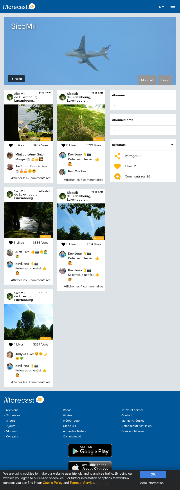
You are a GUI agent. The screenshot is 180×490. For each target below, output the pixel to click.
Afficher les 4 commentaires (83, 286)
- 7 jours (9, 426)
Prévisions (11, 410)
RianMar (74, 171)
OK (153, 474)
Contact (126, 415)
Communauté (72, 436)
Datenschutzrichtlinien (136, 426)
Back (18, 78)
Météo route (71, 420)
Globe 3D (69, 426)
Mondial (147, 80)
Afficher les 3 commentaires (30, 382)
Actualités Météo (74, 431)
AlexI (19, 252)
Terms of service (132, 410)
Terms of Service (82, 482)
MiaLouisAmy (25, 154)
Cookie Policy (53, 482)
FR (159, 7)
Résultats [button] (119, 144)
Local (165, 80)
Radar (67, 410)
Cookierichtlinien (132, 431)
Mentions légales (132, 420)
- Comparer (12, 436)
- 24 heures (12, 415)
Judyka (20, 354)
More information (151, 482)
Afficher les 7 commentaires (30, 178)
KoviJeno (22, 263)
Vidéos (67, 415)
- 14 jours (10, 431)
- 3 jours (10, 420)
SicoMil (19, 93)
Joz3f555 (22, 166)
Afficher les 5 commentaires (30, 280)
